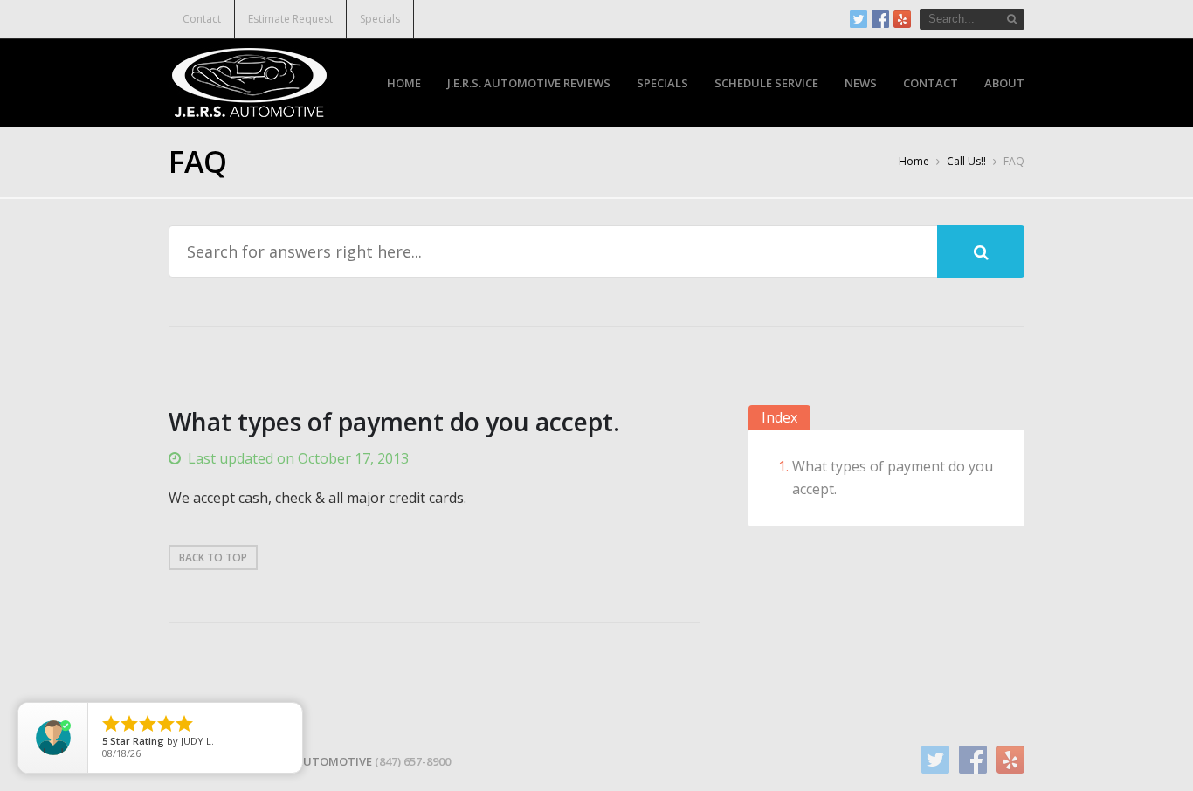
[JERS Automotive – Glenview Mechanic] (249, 79)
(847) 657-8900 (413, 761)
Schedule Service (766, 83)
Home (404, 83)
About (1004, 83)
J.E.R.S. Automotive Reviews (528, 83)
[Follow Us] (858, 19)
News (861, 83)
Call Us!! (966, 161)
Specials (380, 18)
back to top (213, 557)
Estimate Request (290, 18)
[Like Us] (880, 19)
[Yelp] (902, 19)
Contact (202, 18)
